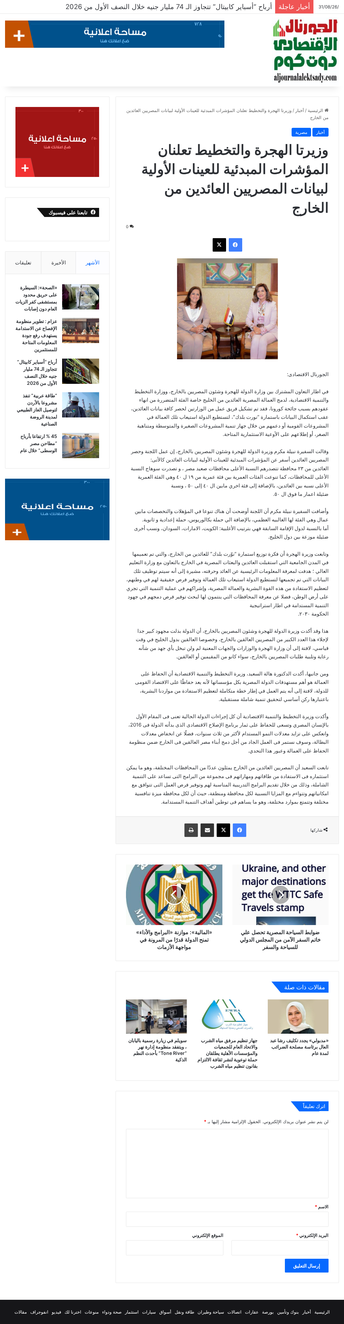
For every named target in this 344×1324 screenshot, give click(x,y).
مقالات (20, 1312)
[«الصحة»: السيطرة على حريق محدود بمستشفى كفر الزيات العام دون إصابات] (80, 296)
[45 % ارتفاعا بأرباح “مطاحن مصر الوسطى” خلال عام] (80, 445)
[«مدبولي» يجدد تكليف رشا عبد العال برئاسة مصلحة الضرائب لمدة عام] (298, 1016)
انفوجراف (39, 1312)
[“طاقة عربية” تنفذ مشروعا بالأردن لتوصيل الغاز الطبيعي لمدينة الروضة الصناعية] (80, 404)
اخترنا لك (72, 1312)
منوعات (92, 1312)
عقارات (252, 1312)
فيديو (56, 1312)
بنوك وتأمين (288, 1312)
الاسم (322, 1206)
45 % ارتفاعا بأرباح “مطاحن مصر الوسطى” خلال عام (38, 443)
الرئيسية (316, 110)
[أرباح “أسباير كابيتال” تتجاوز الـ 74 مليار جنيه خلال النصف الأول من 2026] (80, 371)
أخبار (299, 110)
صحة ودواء (112, 1312)
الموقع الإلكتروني (207, 1235)
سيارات (149, 1312)
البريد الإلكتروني (312, 1235)
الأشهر (92, 262)
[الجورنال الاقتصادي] (305, 51)
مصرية (301, 132)
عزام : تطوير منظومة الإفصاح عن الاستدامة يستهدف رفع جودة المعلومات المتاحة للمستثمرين (36, 335)
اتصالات (234, 1312)
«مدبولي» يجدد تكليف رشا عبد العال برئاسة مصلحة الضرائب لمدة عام (299, 1046)
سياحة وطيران (211, 1312)
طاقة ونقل (184, 1312)
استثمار (132, 1312)
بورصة (268, 1312)
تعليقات (23, 262)
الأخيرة (58, 262)
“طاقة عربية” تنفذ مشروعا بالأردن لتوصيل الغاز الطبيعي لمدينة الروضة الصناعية (157, 7)
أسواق (165, 1312)
